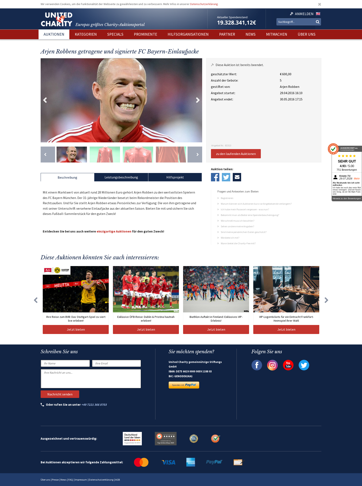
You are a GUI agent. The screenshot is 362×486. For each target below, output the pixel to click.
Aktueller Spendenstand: (232, 17)
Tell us (237, 177)
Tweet (226, 177)
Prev (45, 100)
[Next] (194, 154)
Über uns (45, 479)
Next (198, 100)
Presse (55, 479)
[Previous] (48, 154)
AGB (117, 479)
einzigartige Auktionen (114, 231)
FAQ (70, 479)
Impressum (81, 479)
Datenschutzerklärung (204, 4)
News (63, 479)
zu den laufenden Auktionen (236, 154)
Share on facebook (215, 177)
